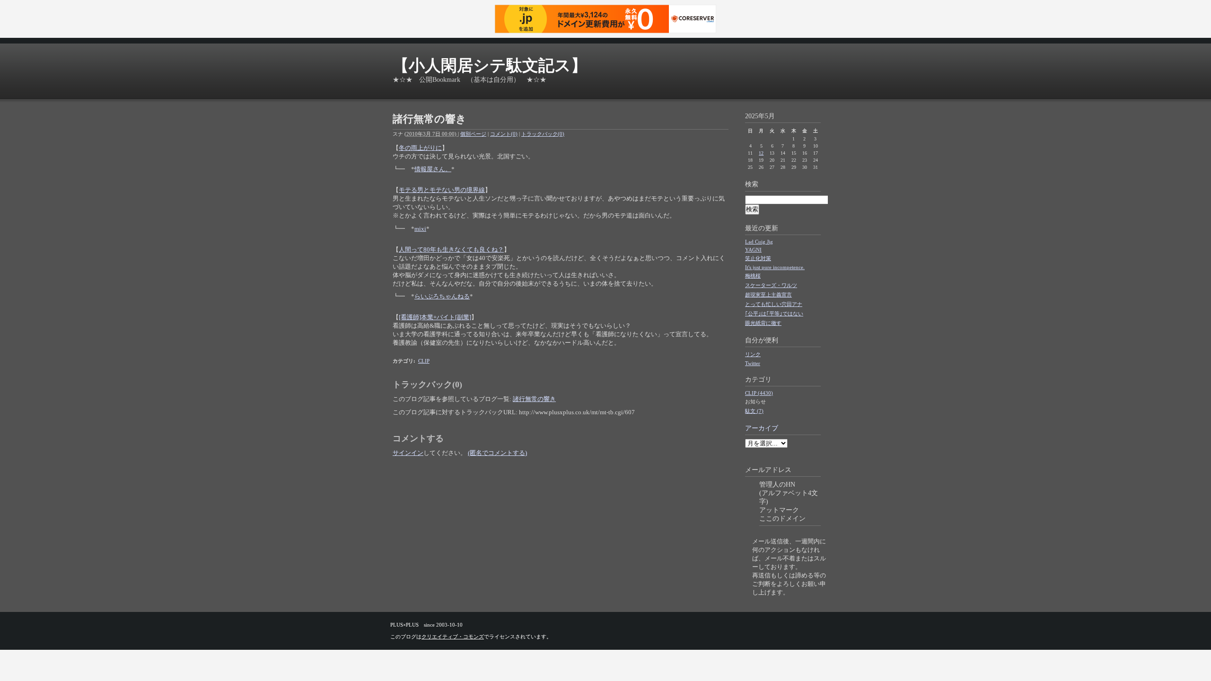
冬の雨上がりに (420, 147)
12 (761, 153)
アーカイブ (761, 428)
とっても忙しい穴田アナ (773, 304)
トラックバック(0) (542, 134)
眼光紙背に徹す (763, 323)
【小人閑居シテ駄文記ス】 (490, 65)
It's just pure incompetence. (775, 267)
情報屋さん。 (432, 169)
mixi (420, 228)
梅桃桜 (753, 276)
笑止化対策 (758, 258)
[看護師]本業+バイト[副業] (435, 317)
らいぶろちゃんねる (442, 296)
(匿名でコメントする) (497, 452)
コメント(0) (504, 134)
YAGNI (753, 250)
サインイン (408, 452)
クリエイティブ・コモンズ (452, 636)
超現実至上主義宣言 (768, 294)
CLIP (424, 361)
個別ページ (473, 134)
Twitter (752, 363)
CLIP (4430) (759, 393)
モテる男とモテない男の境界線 (442, 189)
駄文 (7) (754, 411)
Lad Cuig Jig (759, 241)
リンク (753, 354)
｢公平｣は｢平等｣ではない (774, 313)
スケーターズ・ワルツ (771, 285)
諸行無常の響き (534, 398)
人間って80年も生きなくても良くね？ (451, 249)
